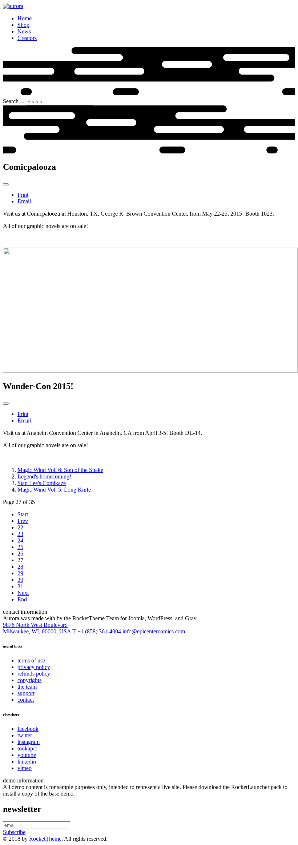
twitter (24, 735)
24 (20, 540)
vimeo (24, 768)
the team (27, 687)
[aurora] (13, 6)
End (22, 599)
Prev (22, 521)
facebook (28, 729)
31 (20, 586)
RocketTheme (45, 839)
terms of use (31, 660)
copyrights (29, 680)
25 (20, 547)
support (26, 693)
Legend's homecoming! (44, 476)
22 (20, 527)
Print (22, 195)
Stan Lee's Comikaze (41, 483)
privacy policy (33, 667)
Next (23, 593)
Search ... (13, 101)
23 (20, 534)
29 (20, 573)
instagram (28, 742)
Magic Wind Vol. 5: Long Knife (54, 489)
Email (24, 201)
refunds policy (33, 673)
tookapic (27, 748)
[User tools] (6, 184)
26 (20, 553)
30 (20, 580)
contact (25, 700)
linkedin (26, 761)
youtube (26, 755)
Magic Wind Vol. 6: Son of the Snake (60, 470)
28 (20, 567)
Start (22, 514)
